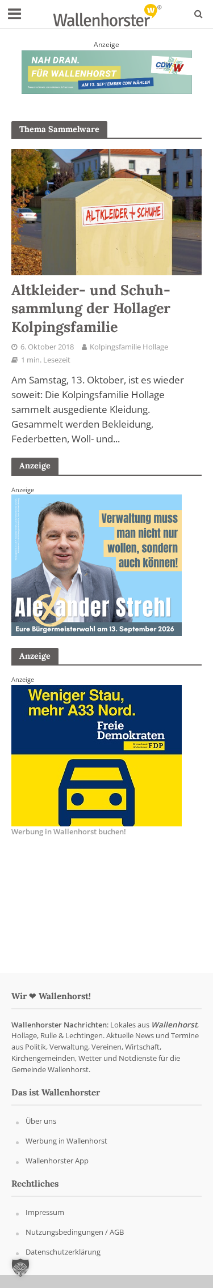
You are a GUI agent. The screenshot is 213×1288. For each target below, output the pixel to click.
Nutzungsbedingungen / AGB (75, 1232)
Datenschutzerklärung (63, 1252)
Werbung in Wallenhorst (66, 1141)
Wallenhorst (174, 1025)
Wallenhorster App (57, 1160)
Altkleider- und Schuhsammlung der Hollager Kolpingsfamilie (90, 308)
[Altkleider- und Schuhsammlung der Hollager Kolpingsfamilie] (106, 211)
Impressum (45, 1212)
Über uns (41, 1121)
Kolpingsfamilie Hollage (129, 347)
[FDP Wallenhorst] (96, 755)
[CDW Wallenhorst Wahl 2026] (107, 70)
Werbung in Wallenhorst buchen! (68, 831)
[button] (20, 1267)
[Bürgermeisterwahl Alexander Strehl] (96, 565)
